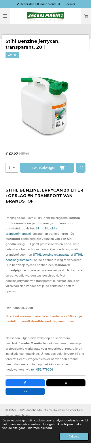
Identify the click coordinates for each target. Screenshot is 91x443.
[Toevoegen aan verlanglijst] (80, 168)
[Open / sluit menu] (5, 16)
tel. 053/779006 (42, 369)
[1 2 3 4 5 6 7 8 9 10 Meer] (12, 168)
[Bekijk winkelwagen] (86, 16)
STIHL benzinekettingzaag (51, 254)
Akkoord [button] (74, 436)
